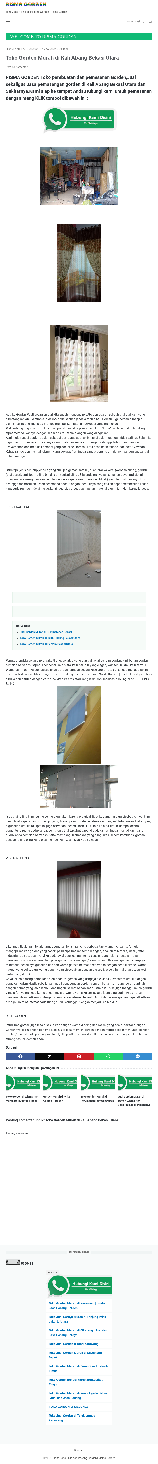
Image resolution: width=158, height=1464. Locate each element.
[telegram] (137, 1056)
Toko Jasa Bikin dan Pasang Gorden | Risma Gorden (84, 1458)
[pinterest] (79, 1056)
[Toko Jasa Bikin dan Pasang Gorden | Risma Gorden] (28, 5)
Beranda (79, 1450)
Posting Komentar (17, 66)
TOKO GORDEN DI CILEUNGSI (69, 1407)
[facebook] (20, 1056)
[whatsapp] (108, 1056)
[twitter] (49, 1056)
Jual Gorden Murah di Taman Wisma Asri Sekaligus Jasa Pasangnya (134, 1100)
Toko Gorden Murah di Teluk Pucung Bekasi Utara (50, 638)
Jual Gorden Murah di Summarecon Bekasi (46, 632)
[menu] (10, 21)
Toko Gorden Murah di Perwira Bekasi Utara (46, 644)
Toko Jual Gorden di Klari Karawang (73, 1344)
